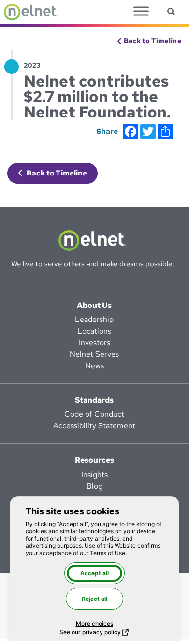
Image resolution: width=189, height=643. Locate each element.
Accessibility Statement (94, 426)
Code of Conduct (94, 414)
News (94, 366)
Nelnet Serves (94, 354)
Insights (94, 474)
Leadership (94, 319)
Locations (94, 331)
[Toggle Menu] (141, 10)
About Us (94, 305)
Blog (94, 486)
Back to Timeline (152, 40)
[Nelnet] (31, 12)
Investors (94, 342)
